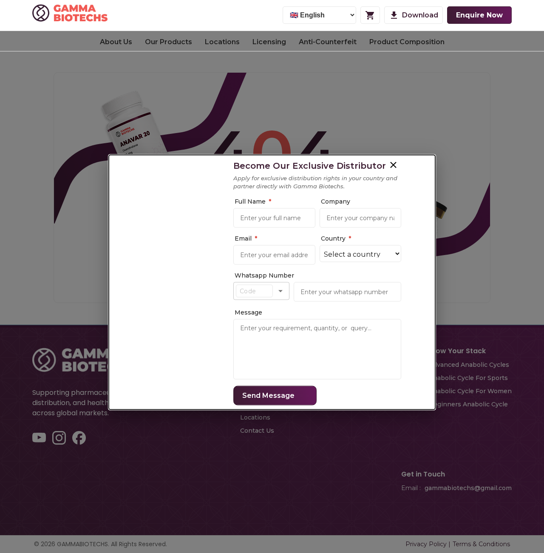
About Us (116, 42)
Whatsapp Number (264, 275)
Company (335, 201)
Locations (222, 42)
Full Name (253, 201)
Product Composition (407, 42)
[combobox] (254, 290)
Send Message (268, 395)
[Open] (280, 291)
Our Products (168, 42)
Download (420, 15)
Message (248, 312)
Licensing (269, 42)
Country (336, 238)
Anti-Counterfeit (328, 42)
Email (246, 238)
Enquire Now (479, 15)
